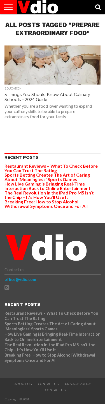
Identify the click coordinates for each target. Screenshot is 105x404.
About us (23, 384)
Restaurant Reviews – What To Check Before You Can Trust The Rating (51, 168)
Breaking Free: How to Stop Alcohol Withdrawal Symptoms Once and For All (46, 204)
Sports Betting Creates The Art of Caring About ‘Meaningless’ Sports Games (47, 177)
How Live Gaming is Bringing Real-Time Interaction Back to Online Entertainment (47, 186)
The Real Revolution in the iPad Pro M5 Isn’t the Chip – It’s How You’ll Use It (49, 195)
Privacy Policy (78, 384)
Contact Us (48, 384)
